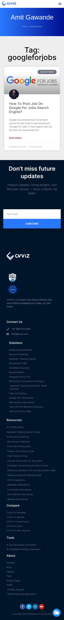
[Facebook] (22, 606)
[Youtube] (41, 606)
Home (25, 26)
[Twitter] (29, 606)
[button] (59, 3)
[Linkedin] (35, 606)
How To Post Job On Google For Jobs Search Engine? (29, 108)
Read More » (15, 138)
